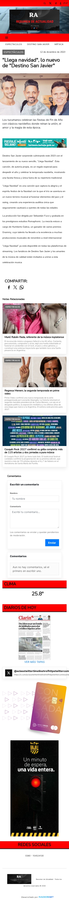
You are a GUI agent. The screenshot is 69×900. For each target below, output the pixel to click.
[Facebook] (56, 3)
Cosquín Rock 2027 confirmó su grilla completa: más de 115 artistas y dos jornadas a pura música (33, 451)
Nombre (13, 493)
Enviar (52, 542)
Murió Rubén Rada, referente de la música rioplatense (34, 337)
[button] (44, 3)
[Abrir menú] (7, 37)
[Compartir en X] (15, 287)
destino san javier (38, 44)
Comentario (15, 506)
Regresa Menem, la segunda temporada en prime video (31, 392)
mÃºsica (59, 44)
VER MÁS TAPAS (34, 661)
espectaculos (13, 44)
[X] (50, 3)
